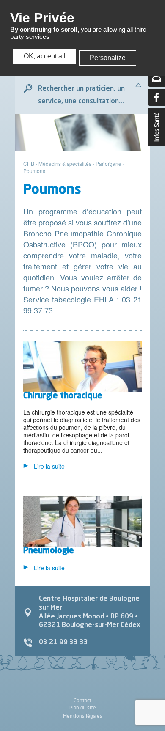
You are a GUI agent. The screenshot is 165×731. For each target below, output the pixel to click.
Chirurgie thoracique (62, 396)
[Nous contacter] (156, 78)
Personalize (108, 57)
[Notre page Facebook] (156, 97)
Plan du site (82, 707)
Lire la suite (49, 466)
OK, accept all (45, 56)
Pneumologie (48, 551)
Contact (82, 701)
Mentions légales (82, 716)
